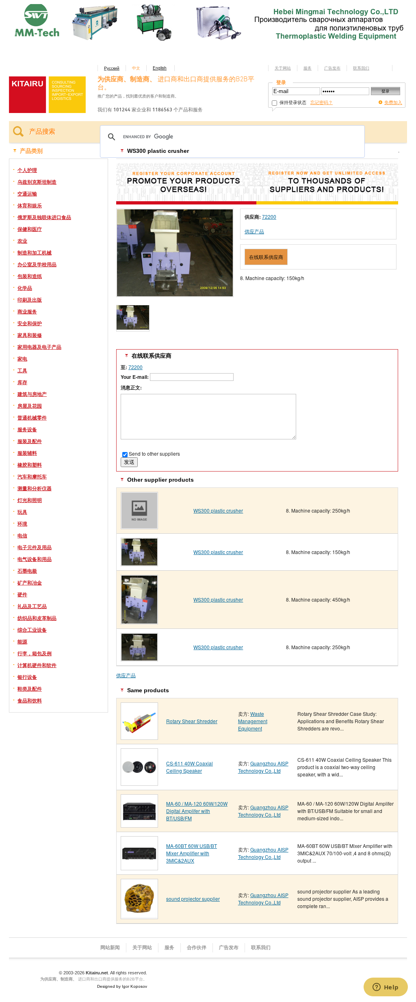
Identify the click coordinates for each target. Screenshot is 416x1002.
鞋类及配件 (29, 688)
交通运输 (27, 193)
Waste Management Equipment (252, 721)
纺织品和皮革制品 (36, 618)
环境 (22, 523)
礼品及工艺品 (32, 606)
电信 (22, 535)
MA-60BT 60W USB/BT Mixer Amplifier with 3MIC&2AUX (191, 853)
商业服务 (27, 311)
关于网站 (283, 68)
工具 (22, 370)
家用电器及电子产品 (39, 346)
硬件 (22, 594)
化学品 (24, 287)
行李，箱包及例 (34, 653)
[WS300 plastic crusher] (139, 526)
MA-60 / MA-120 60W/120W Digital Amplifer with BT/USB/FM (197, 811)
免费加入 (393, 102)
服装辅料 (27, 452)
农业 (22, 240)
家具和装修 (29, 335)
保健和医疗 (29, 229)
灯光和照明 (29, 500)
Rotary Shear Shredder (191, 720)
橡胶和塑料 (29, 464)
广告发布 (332, 68)
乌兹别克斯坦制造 (36, 181)
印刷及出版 (29, 299)
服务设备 (27, 429)
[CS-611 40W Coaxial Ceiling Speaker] (139, 782)
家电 (22, 358)
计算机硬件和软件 (36, 665)
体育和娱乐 (29, 205)
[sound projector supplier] (139, 916)
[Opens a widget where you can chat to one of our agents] (385, 988)
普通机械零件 (32, 417)
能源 (22, 641)
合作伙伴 (196, 947)
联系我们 (361, 68)
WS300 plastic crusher (218, 510)
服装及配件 (29, 441)
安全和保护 (29, 323)
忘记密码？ (321, 102)
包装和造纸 (29, 276)
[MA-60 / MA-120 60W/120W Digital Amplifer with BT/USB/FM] (139, 824)
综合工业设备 (32, 629)
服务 (307, 68)
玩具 (22, 511)
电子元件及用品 (34, 547)
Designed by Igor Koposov (122, 986)
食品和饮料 (29, 700)
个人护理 (27, 170)
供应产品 (254, 231)
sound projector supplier (193, 898)
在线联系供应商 (266, 256)
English (160, 68)
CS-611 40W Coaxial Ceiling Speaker (189, 767)
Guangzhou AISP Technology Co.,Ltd (263, 767)
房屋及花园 (29, 405)
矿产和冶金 (29, 582)
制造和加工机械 (34, 252)
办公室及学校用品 (36, 264)
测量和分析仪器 (34, 488)
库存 (22, 382)
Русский (111, 68)
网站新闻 (110, 947)
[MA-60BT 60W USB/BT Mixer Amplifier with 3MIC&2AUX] (139, 867)
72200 (269, 216)
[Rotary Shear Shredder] (139, 736)
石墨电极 (27, 570)
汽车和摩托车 (32, 476)
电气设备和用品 (34, 559)
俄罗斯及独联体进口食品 (44, 217)
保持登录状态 (292, 102)
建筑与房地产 (32, 394)
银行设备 (27, 676)
